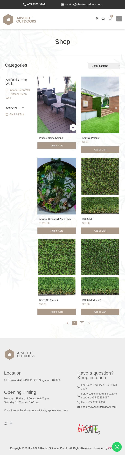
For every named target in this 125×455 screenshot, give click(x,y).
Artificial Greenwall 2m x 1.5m (55, 219)
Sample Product (90, 137)
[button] (119, 18)
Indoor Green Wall (20, 90)
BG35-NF (87, 219)
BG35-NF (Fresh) (48, 300)
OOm (111, 448)
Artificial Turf (17, 114)
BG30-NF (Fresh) (91, 300)
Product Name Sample (51, 137)
